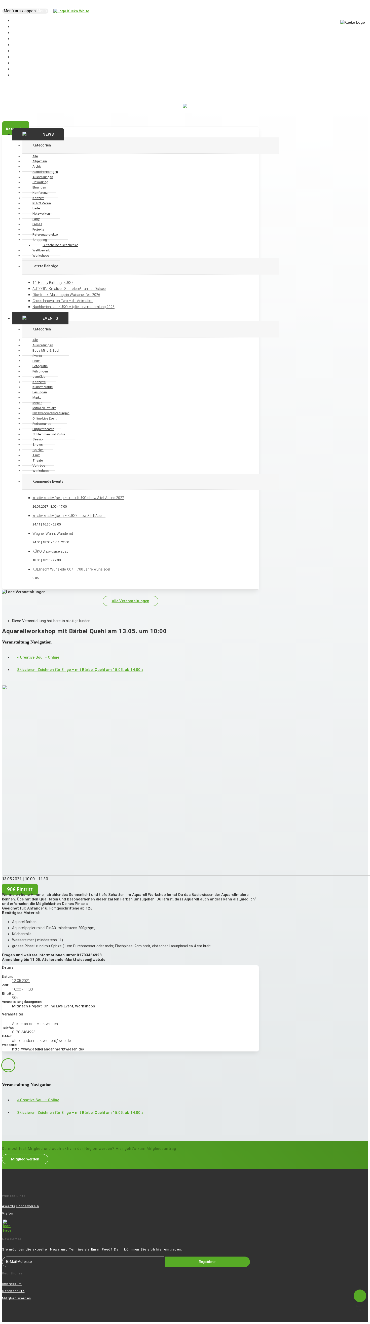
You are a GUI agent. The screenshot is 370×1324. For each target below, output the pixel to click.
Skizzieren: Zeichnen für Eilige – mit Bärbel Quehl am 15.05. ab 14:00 (80, 669)
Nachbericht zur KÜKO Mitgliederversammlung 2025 (73, 307)
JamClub (39, 377)
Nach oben (360, 1308)
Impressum (12, 1284)
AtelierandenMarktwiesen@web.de (73, 959)
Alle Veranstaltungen (130, 601)
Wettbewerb (41, 250)
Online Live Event (58, 1006)
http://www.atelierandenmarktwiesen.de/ (48, 1049)
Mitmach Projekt (27, 1006)
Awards (8, 1206)
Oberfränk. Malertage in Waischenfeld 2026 (66, 295)
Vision (7, 1213)
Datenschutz (13, 1291)
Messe (37, 403)
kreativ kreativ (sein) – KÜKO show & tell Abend (68, 516)
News (47, 134)
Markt (36, 397)
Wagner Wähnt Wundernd (52, 534)
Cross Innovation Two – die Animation (62, 301)
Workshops (41, 255)
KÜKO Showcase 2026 (50, 551)
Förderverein (27, 1206)
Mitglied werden (25, 1159)
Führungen (40, 371)
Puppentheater (43, 429)
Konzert (38, 198)
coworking (25, 75)
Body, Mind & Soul (45, 350)
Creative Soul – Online (38, 657)
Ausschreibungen (45, 172)
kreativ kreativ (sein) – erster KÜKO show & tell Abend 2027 (78, 498)
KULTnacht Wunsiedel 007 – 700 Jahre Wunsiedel (71, 569)
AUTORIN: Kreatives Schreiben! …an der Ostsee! (69, 289)
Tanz (36, 455)
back (8, 1065)
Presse (37, 224)
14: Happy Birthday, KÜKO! (52, 283)
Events (49, 318)
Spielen (38, 450)
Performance (41, 424)
